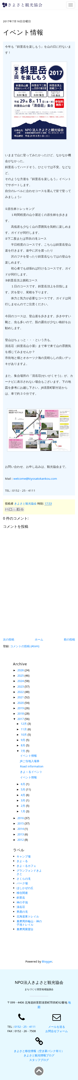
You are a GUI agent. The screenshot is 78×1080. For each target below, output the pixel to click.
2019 (21, 708)
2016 (21, 818)
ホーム (39, 639)
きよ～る (22, 861)
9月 (23, 740)
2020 (21, 703)
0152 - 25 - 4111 (25, 1027)
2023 (21, 686)
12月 (24, 723)
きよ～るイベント (31, 772)
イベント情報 (28, 755)
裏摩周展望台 (25, 929)
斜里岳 (21, 897)
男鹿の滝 (22, 911)
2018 (21, 713)
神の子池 (22, 902)
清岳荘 (21, 907)
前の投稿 (69, 639)
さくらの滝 (24, 878)
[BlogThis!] (11, 509)
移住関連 (22, 893)
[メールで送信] (7, 509)
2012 (21, 840)
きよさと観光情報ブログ (39, 1055)
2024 (21, 681)
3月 (23, 800)
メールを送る (56, 1027)
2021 (21, 697)
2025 (21, 675)
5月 (23, 789)
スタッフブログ (39, 1060)
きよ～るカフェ (26, 866)
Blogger (47, 961)
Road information (31, 766)
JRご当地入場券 (29, 761)
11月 (24, 729)
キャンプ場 (24, 856)
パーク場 (22, 883)
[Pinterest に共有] (22, 509)
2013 (21, 834)
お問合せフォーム (56, 1031)
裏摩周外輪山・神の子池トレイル (29, 922)
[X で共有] (14, 509)
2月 (23, 806)
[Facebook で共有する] (18, 509)
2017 (21, 719)
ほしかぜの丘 (25, 888)
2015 (21, 823)
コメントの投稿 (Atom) (24, 646)
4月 (23, 795)
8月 (23, 745)
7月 (23, 751)
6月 (23, 784)
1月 (23, 811)
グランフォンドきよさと (29, 872)
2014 (21, 829)
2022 (21, 692)
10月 (24, 734)
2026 (21, 670)
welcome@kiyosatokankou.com (35, 478)
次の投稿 (8, 639)
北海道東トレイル (28, 916)
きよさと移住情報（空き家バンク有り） (39, 1051)
